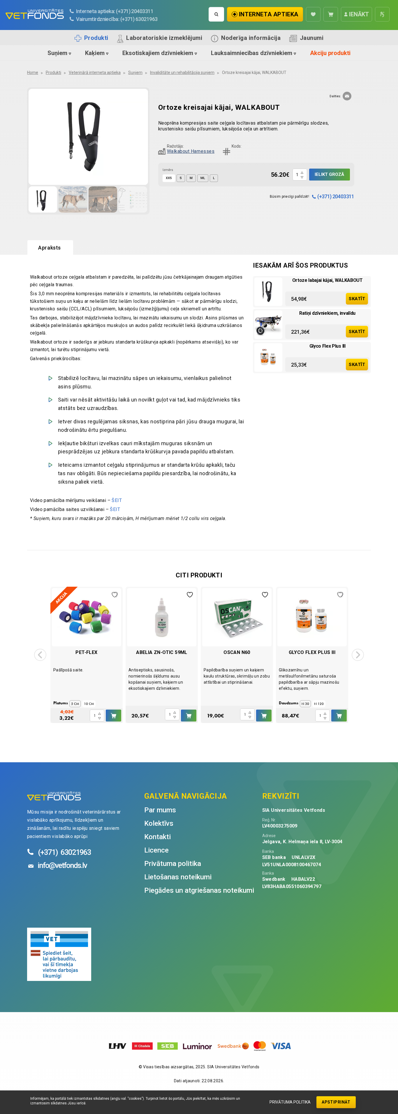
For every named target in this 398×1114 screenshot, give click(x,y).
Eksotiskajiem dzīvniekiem (157, 52)
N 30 (305, 703)
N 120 (319, 703)
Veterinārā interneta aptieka (95, 72)
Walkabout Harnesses (190, 151)
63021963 (64, 852)
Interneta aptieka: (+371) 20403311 (115, 11)
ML (202, 178)
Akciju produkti (330, 52)
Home (32, 72)
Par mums (160, 810)
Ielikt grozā (329, 174)
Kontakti (157, 836)
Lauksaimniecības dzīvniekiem (251, 52)
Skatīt (357, 298)
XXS (169, 178)
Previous (40, 655)
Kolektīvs (158, 823)
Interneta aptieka (268, 14)
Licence (156, 850)
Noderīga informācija (251, 37)
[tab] (50, 248)
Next (358, 655)
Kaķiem (95, 52)
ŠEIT (117, 500)
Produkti (96, 37)
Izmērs (168, 170)
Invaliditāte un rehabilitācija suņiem (182, 72)
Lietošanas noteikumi (178, 876)
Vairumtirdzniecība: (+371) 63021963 (117, 19)
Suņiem (57, 52)
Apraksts (49, 248)
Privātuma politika (290, 1102)
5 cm (75, 703)
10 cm (89, 703)
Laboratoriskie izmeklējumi (164, 37)
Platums (60, 702)
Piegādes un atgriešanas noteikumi (199, 890)
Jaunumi (312, 37)
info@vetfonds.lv (62, 865)
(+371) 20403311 (335, 196)
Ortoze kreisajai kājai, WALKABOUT (254, 72)
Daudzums (288, 702)
